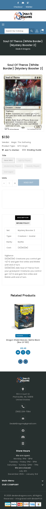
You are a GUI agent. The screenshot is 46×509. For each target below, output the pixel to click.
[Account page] (37, 31)
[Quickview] (18, 352)
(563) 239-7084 (23, 411)
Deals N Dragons (23, 49)
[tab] (23, 217)
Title (4, 155)
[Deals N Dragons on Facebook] (18, 3)
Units (4, 178)
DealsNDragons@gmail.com (23, 423)
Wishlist (29, 7)
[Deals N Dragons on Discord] (23, 3)
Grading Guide (34, 150)
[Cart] (42, 31)
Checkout (18, 7)
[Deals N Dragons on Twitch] (28, 3)
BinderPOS (37, 498)
